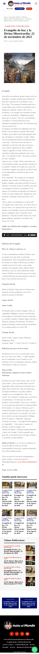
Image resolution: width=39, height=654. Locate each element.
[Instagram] (17, 634)
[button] (35, 650)
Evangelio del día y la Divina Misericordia (17, 26)
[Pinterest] (15, 47)
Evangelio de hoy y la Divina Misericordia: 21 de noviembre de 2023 (10, 604)
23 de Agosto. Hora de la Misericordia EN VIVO (13, 583)
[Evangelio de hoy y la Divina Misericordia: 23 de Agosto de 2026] (32, 485)
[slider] (33, 235)
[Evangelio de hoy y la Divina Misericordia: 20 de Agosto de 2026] (32, 513)
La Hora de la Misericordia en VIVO (12, 558)
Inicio (6, 17)
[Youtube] (27, 634)
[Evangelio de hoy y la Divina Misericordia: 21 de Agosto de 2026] (19, 513)
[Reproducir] (5, 235)
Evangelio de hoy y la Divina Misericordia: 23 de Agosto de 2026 (32, 500)
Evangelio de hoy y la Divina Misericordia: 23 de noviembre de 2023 (29, 604)
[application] (19, 235)
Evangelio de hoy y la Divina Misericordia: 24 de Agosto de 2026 (19, 500)
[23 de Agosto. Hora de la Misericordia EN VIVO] (30, 581)
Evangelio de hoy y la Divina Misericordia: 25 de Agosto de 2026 (7, 500)
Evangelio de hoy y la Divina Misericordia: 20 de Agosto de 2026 (32, 528)
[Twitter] (11, 47)
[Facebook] (6, 47)
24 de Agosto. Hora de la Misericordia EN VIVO (13, 562)
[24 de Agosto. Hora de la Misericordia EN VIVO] (30, 560)
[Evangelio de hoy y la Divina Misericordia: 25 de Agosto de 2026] (7, 485)
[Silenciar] (29, 235)
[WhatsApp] (20, 47)
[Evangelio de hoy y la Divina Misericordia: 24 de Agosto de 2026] (19, 485)
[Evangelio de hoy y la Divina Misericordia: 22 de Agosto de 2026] (7, 513)
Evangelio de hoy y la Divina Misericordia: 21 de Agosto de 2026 (19, 528)
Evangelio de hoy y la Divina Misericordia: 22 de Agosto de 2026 (7, 528)
